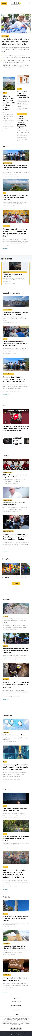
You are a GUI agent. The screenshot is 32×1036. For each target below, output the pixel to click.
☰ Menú (4, 3)
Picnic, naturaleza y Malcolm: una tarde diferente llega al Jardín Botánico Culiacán (16, 838)
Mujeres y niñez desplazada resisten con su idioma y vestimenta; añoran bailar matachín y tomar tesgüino (14, 873)
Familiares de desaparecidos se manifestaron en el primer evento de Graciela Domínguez (15, 343)
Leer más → (6, 130)
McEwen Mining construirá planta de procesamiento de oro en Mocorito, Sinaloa (15, 621)
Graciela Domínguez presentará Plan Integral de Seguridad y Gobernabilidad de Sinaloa (22, 122)
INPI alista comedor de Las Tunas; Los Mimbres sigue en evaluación (15, 313)
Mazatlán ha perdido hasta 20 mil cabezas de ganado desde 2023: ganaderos (16, 684)
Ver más (16, 583)
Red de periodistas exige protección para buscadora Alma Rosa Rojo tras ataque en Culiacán (16, 56)
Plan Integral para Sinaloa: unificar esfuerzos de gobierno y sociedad (14, 947)
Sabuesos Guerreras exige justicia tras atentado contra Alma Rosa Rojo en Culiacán (15, 167)
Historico (16, 1014)
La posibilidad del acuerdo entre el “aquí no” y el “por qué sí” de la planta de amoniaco (16, 918)
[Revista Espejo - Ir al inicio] (16, 998)
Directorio (16, 1010)
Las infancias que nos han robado (14, 735)
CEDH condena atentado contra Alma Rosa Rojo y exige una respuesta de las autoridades (16, 66)
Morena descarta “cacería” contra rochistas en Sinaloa (14, 504)
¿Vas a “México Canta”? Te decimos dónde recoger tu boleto (23, 94)
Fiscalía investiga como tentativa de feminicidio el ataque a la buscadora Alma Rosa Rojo (16, 61)
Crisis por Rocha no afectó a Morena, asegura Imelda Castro (15, 476)
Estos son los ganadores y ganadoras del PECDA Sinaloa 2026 (15, 809)
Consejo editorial (16, 1005)
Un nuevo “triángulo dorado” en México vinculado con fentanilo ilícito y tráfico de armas (15, 767)
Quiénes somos (16, 1001)
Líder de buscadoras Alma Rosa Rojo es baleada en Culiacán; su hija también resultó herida (15, 41)
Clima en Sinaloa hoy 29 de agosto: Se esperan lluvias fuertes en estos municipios (9, 103)
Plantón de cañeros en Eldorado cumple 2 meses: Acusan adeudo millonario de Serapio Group (16, 650)
